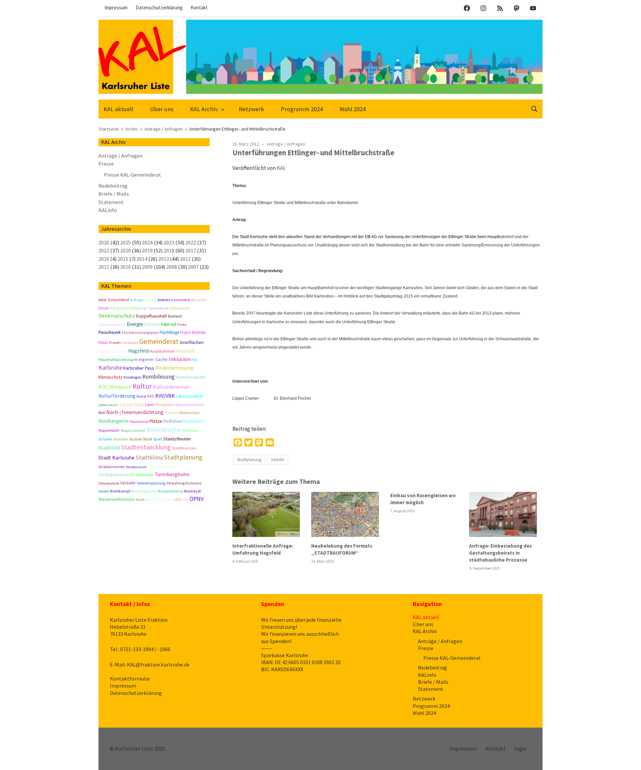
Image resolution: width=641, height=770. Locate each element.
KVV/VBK (165, 395)
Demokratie (179, 308)
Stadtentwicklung (146, 447)
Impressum (116, 7)
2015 (123, 258)
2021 (103, 250)
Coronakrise (158, 308)
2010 (125, 266)
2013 (163, 258)
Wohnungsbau (159, 499)
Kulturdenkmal (171, 386)
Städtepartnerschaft (116, 474)
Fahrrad (168, 324)
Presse (106, 163)
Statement (111, 202)
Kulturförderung (117, 396)
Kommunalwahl (190, 377)
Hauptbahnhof (162, 351)
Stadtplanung (249, 459)
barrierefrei (180, 299)
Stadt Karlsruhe (116, 457)
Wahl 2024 (353, 109)
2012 (185, 258)
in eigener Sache (151, 359)
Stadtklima (149, 457)
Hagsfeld (138, 351)
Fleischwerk (109, 332)
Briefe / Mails (113, 193)
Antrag (151, 300)
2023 (169, 242)
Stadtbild (109, 447)
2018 (169, 250)
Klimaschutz (110, 377)
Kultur (142, 386)
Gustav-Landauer (112, 351)
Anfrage (137, 299)
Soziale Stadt (140, 438)
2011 (103, 266)
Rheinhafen (190, 430)
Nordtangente (113, 421)
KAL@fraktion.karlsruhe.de (158, 664)
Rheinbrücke (163, 429)
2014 (142, 258)
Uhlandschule (108, 483)
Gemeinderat (159, 341)
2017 (190, 250)
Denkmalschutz (116, 315)
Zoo (185, 499)
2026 (103, 242)
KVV (150, 396)
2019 (147, 250)
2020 (125, 250)
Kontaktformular (130, 678)
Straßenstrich (136, 467)
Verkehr (277, 459)
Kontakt (199, 7)
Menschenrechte (189, 404)
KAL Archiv (204, 109)
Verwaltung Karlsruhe (183, 483)
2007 (193, 266)
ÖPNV (197, 499)
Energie (135, 324)
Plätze (155, 421)
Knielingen (133, 377)
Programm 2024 (302, 109)
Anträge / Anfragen (286, 144)
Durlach (175, 316)
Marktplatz (164, 404)
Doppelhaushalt (151, 316)
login (520, 748)
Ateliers (164, 299)
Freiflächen (130, 343)
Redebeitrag (113, 185)
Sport (157, 438)
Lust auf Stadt (131, 404)
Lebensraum (107, 405)
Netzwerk (251, 109)
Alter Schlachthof (113, 299)
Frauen (115, 342)
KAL (281, 168)
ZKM (177, 499)
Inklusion (179, 359)
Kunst (141, 396)
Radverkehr (193, 421)
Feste (181, 324)
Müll (101, 412)
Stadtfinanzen (184, 447)
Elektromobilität (112, 324)
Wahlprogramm (144, 491)
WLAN (140, 500)
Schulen (105, 439)
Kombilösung (159, 376)
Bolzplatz (199, 300)
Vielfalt (103, 491)
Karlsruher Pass (138, 368)
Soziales (120, 438)
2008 (171, 266)
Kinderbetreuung (174, 368)
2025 (125, 242)
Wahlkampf (120, 491)
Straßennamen (111, 466)
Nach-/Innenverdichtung (135, 412)
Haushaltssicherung (115, 359)
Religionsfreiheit (133, 430)
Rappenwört (109, 430)
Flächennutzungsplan (140, 332)
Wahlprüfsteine (170, 491)
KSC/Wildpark (115, 386)
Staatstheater (177, 439)
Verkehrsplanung (151, 483)
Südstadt (144, 474)
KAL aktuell (118, 109)
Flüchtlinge (169, 332)
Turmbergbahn (172, 474)
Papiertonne (139, 421)
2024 (147, 242)
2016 (103, 258)
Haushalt (185, 351)
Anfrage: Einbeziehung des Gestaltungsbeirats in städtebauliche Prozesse (500, 553)
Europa (152, 324)
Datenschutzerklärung (159, 7)
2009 (147, 266)
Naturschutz (190, 412)
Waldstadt (192, 491)
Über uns (162, 109)
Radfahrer (172, 421)
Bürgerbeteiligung (128, 308)
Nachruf (172, 412)
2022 (190, 242)
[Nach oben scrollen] (629, 758)
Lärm (149, 404)
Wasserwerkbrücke (116, 499)
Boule (103, 308)
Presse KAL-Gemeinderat (132, 174)
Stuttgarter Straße (161, 467)
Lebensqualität (189, 396)
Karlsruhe (110, 367)
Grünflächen (192, 342)
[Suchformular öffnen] (534, 108)
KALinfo (107, 210)
